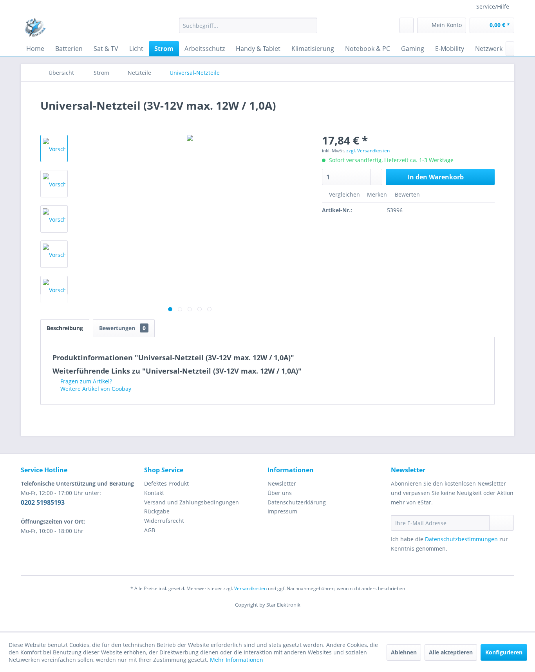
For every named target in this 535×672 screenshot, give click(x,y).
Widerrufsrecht (164, 520)
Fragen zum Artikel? (85, 381)
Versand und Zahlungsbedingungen (191, 502)
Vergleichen (343, 194)
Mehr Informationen (236, 659)
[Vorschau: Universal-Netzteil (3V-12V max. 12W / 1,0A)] (54, 148)
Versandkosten (250, 588)
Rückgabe (157, 511)
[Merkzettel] (406, 25)
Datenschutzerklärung (297, 502)
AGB (149, 530)
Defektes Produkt (166, 483)
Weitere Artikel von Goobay (95, 388)
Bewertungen (122, 328)
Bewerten (406, 194)
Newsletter (282, 483)
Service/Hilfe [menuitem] (493, 6)
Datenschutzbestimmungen (461, 539)
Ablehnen (404, 652)
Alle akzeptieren (451, 652)
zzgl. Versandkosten (368, 150)
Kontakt (154, 493)
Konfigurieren (503, 652)
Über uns (280, 493)
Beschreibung (65, 328)
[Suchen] (310, 25)
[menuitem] (248, 25)
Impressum (282, 511)
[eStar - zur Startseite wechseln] (35, 27)
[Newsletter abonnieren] (501, 523)
